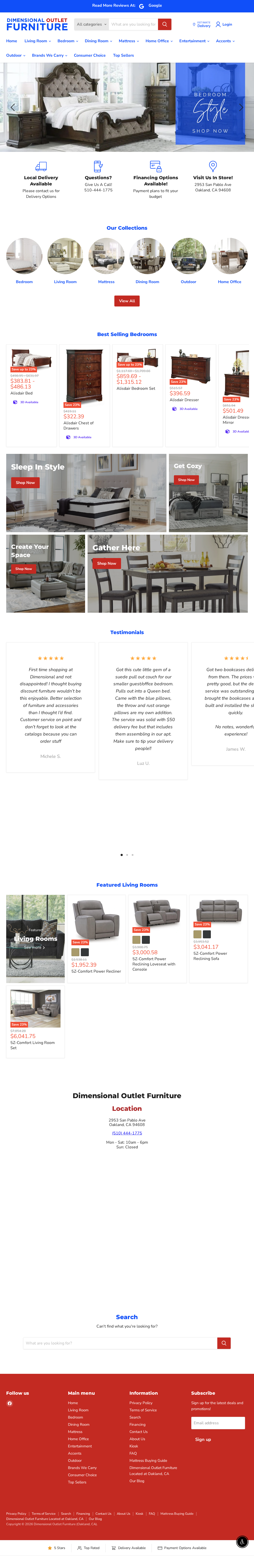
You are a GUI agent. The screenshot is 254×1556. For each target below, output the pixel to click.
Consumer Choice (90, 55)
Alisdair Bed (21, 393)
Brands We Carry (48, 55)
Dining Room (97, 41)
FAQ (133, 1453)
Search (135, 1417)
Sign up (203, 1439)
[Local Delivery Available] (41, 180)
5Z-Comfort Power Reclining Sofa (210, 956)
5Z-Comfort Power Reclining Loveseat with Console (153, 964)
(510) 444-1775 (127, 1133)
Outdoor (14, 55)
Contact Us (138, 1431)
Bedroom (66, 41)
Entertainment (193, 41)
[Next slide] (240, 107)
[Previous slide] (14, 107)
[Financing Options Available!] (155, 180)
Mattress (127, 41)
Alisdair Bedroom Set (136, 388)
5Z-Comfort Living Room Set (32, 1045)
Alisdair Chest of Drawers (79, 425)
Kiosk (133, 1446)
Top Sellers (123, 55)
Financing (137, 1424)
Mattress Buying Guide (148, 1460)
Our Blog (136, 1480)
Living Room (36, 41)
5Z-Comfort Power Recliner (96, 971)
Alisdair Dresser (184, 400)
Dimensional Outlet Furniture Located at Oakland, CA (44, 1519)
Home (11, 41)
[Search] (164, 24)
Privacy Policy (141, 1402)
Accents (224, 41)
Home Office (158, 41)
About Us (137, 1438)
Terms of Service (143, 1410)
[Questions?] (98, 180)
